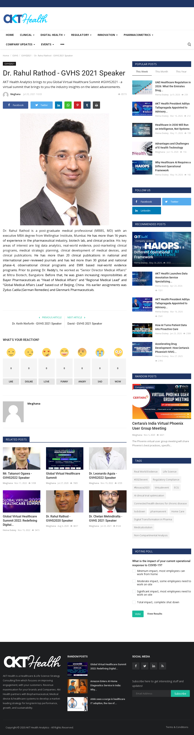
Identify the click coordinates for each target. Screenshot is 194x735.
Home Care (177, 511)
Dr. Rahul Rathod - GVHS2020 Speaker (59, 518)
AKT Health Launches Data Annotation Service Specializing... (171, 277)
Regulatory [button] (80, 35)
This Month (161, 71)
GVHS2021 (26, 55)
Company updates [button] (19, 44)
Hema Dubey (9, 530)
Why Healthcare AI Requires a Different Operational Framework (173, 166)
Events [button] (46, 44)
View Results (154, 613)
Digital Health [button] (52, 35)
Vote (138, 614)
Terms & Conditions (177, 727)
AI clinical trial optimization (149, 495)
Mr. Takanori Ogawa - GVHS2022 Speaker (17, 476)
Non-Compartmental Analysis (151, 535)
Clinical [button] (26, 35)
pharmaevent (158, 511)
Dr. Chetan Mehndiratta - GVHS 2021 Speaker (105, 518)
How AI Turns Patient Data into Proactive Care (171, 327)
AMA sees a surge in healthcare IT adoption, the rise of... (107, 701)
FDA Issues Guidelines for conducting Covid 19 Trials (154, 426)
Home (10, 35)
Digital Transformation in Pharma (153, 519)
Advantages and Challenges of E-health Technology (172, 145)
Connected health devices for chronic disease (160, 503)
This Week (142, 71)
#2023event (141, 479)
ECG (176, 487)
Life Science (170, 471)
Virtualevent (162, 487)
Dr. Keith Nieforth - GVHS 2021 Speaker (37, 323)
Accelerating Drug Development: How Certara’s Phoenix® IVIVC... (172, 347)
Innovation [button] (107, 35)
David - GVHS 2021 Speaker (84, 323)
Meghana (15, 94)
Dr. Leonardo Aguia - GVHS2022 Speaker (103, 476)
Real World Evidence (146, 471)
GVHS (15, 55)
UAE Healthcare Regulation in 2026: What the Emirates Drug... (173, 86)
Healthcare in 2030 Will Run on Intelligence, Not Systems (172, 126)
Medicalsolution (143, 527)
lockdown (139, 511)
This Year (181, 71)
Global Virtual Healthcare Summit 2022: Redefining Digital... (20, 521)
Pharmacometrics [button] (137, 35)
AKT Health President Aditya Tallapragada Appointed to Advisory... (172, 107)
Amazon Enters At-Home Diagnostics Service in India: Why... (105, 685)
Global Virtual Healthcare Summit (63, 476)
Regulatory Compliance (166, 479)
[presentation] (177, 390)
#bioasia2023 (141, 487)
